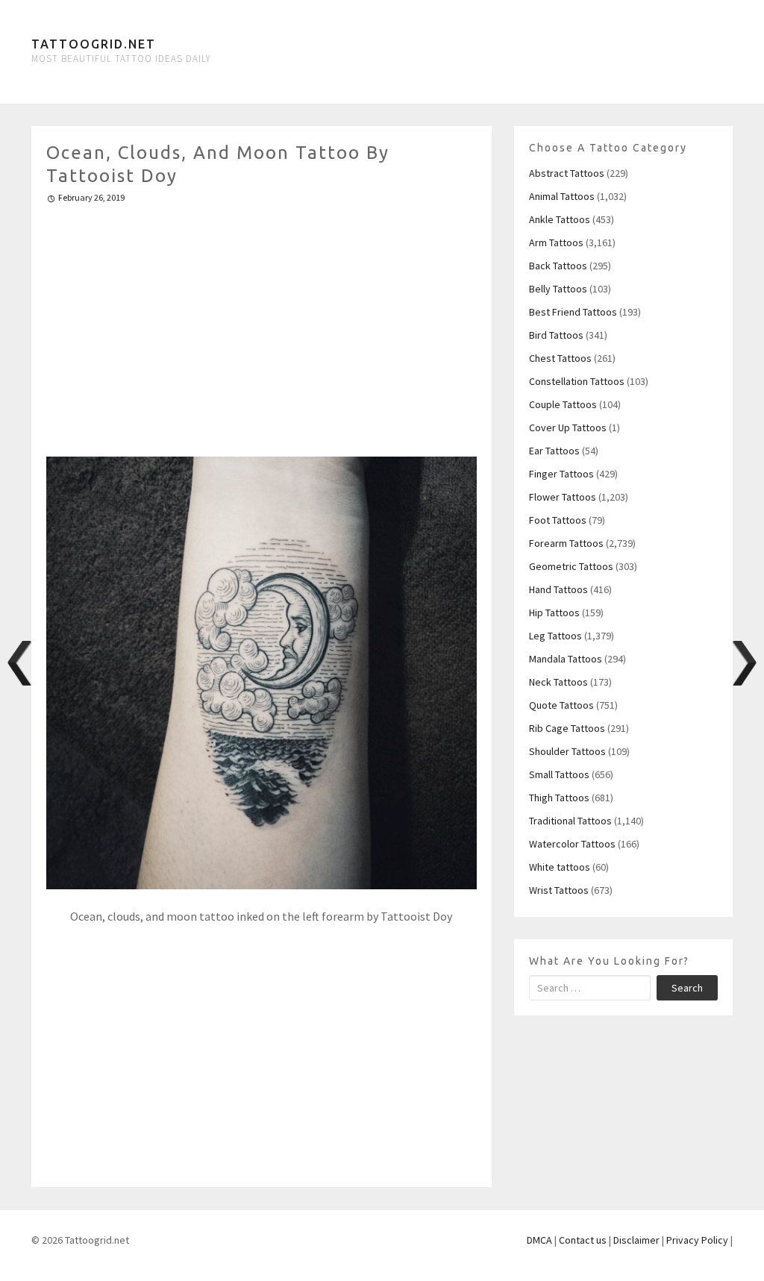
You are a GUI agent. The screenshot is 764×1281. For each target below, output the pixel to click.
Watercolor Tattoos (572, 844)
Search (687, 988)
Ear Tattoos (554, 450)
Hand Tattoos (558, 589)
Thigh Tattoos (559, 797)
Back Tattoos (558, 265)
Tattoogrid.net (93, 44)
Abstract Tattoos (566, 173)
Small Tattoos (559, 774)
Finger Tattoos (561, 473)
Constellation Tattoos (576, 381)
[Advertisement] (261, 323)
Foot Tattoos (557, 520)
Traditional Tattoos (570, 820)
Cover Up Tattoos (568, 427)
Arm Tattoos (556, 242)
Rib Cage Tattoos (567, 728)
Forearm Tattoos (566, 543)
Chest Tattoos (560, 358)
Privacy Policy (697, 1240)
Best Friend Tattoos (573, 312)
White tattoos (559, 867)
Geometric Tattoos (571, 566)
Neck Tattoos (558, 682)
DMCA (539, 1240)
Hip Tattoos (554, 612)
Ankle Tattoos (559, 219)
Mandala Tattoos (565, 658)
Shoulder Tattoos (567, 751)
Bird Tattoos (556, 335)
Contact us (583, 1240)
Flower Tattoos (562, 497)
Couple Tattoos (563, 404)
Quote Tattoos (561, 705)
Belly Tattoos (558, 288)
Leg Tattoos (555, 635)
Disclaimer (636, 1240)
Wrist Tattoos (559, 890)
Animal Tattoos (562, 196)
